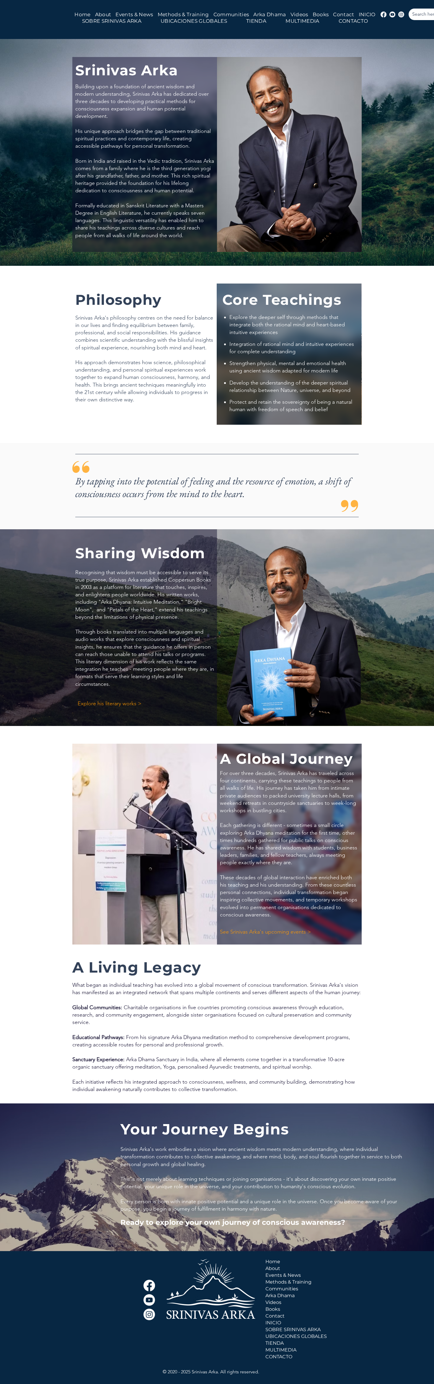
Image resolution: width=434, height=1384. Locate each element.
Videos (273, 1302)
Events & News (283, 1275)
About (272, 1268)
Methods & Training (288, 1282)
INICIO (273, 1323)
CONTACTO (278, 1356)
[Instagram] (401, 14)
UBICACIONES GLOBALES (288, 1336)
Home (272, 1261)
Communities (281, 1289)
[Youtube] (392, 14)
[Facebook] (383, 14)
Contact (275, 1316)
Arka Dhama (280, 1295)
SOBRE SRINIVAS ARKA (288, 1329)
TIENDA (274, 1343)
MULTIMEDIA (280, 1350)
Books (272, 1309)
